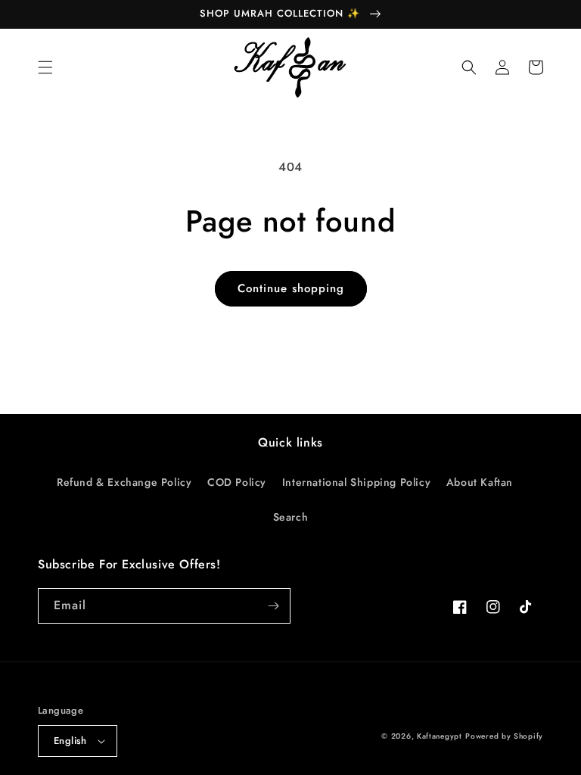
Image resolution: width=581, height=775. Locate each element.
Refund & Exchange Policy (124, 482)
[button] (45, 67)
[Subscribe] (273, 606)
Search (291, 516)
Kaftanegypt (439, 736)
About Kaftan (479, 482)
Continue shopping (291, 288)
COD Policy (236, 482)
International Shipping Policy (356, 482)
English (70, 740)
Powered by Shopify (504, 736)
